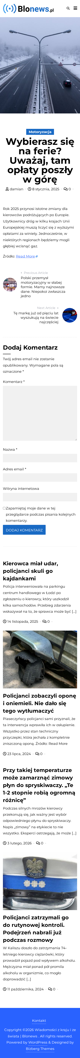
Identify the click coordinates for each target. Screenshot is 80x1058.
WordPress (37, 1042)
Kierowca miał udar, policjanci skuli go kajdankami (30, 571)
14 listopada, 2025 (22, 621)
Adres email (14, 469)
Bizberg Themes (40, 1049)
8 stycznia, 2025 (45, 189)
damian (16, 189)
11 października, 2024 (25, 989)
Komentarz (14, 382)
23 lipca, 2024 (19, 754)
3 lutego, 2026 (19, 843)
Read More (25, 256)
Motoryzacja (40, 132)
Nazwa (10, 449)
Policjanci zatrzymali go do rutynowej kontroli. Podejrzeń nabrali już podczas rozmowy (36, 928)
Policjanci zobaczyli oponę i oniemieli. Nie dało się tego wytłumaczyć (39, 703)
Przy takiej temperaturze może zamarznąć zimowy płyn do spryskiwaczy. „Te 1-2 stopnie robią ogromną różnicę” (39, 785)
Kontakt (39, 1021)
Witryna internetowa (21, 489)
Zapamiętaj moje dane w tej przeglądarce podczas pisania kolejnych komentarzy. (41, 514)
